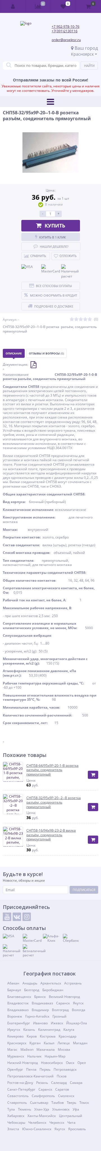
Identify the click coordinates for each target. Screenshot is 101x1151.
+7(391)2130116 (64, 31)
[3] (81, 319)
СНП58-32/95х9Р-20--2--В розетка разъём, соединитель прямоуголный (53, 802)
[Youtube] (7, 917)
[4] (85, 319)
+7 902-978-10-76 (65, 26)
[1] (72, 319)
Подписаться (84, 890)
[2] (76, 319)
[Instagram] (26, 917)
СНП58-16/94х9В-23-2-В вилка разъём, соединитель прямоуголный (51, 834)
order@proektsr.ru (66, 39)
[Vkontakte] (17, 917)
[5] (90, 319)
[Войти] (13, 6)
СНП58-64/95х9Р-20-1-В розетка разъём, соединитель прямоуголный (52, 770)
